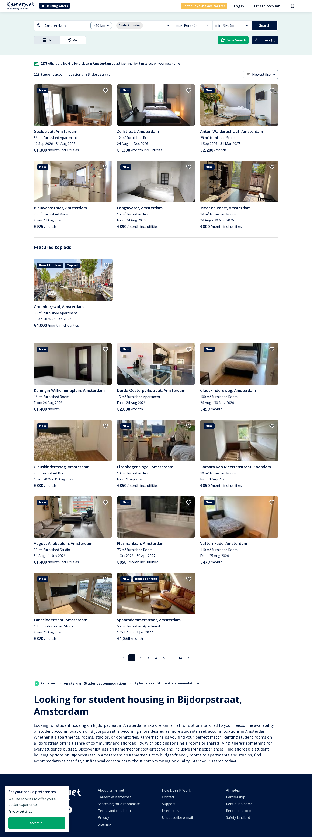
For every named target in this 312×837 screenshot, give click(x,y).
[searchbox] (65, 25)
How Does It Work (176, 790)
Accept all (37, 823)
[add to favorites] (105, 90)
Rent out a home (239, 804)
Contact (168, 797)
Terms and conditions (115, 810)
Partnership (235, 797)
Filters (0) (267, 40)
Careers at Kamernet (114, 797)
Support (168, 804)
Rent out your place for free (204, 6)
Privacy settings (20, 811)
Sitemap (104, 824)
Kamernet (48, 683)
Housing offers (57, 6)
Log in (239, 6)
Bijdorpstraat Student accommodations (167, 683)
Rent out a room (239, 810)
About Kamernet (111, 790)
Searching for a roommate (119, 804)
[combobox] (59, 26)
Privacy (103, 817)
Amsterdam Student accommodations (95, 683)
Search (264, 25)
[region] (37, 809)
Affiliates (233, 790)
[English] (292, 6)
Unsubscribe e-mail (177, 817)
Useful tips (170, 810)
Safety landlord (238, 817)
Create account (267, 6)
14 (180, 658)
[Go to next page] (188, 657)
